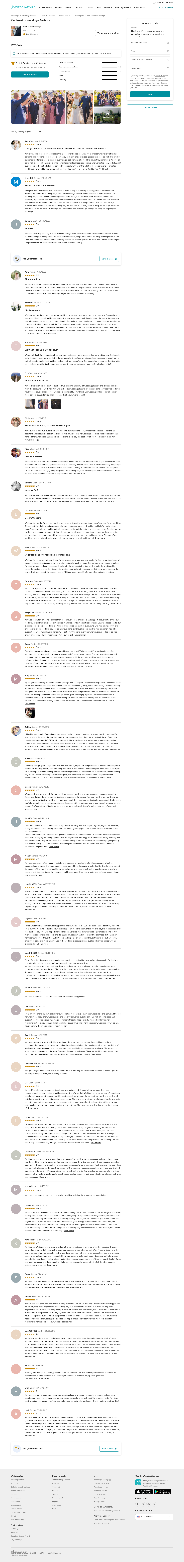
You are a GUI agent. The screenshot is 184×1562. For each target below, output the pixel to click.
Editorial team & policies (20, 1487)
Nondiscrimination (18, 1491)
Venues (58, 7)
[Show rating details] (40, 144)
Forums (79, 7)
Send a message (109, 259)
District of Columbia (48, 16)
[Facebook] (137, 1504)
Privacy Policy (146, 85)
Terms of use (160, 76)
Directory (14, 1529)
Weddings (15, 16)
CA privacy (15, 1516)
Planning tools (45, 7)
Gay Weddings (16, 1540)
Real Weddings (100, 1498)
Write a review (30, 74)
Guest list (56, 1487)
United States (147, 1517)
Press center (16, 1498)
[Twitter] (143, 1504)
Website (123, 7)
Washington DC (65, 16)
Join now (169, 7)
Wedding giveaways (102, 1487)
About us (14, 1483)
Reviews (14, 1532)
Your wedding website (61, 1480)
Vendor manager (59, 1494)
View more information (108, 33)
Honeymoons (99, 1501)
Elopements (139, 7)
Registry (108, 7)
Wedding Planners (29, 16)
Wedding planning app (102, 1480)
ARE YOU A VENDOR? (164, 3)
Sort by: (14, 132)
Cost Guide (56, 1505)
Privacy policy (16, 1509)
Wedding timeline (100, 1491)
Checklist (56, 1483)
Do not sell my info (18, 1512)
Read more (100, 538)
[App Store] (144, 1494)
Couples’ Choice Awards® (21, 1536)
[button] (66, 258)
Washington (79, 16)
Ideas (98, 7)
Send (150, 94)
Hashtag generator (101, 1483)
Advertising (15, 1501)
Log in (160, 7)
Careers (14, 1494)
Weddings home (17, 1480)
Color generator (100, 1494)
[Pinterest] (148, 1504)
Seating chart (57, 1498)
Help (54, 1509)
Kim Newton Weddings (96, 16)
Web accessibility (17, 1520)
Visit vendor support (102, 1523)
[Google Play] (162, 1494)
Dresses (89, 7)
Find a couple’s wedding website (107, 1510)
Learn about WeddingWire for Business (109, 1520)
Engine (55, 1501)
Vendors (69, 7)
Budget (55, 1491)
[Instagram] (154, 1504)
